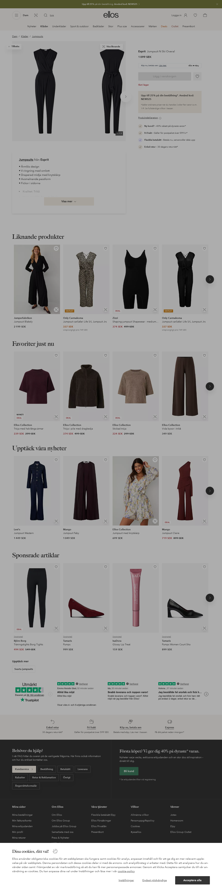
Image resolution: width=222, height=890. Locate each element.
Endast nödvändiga (154, 880)
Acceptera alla (192, 880)
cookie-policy (126, 871)
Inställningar (126, 880)
